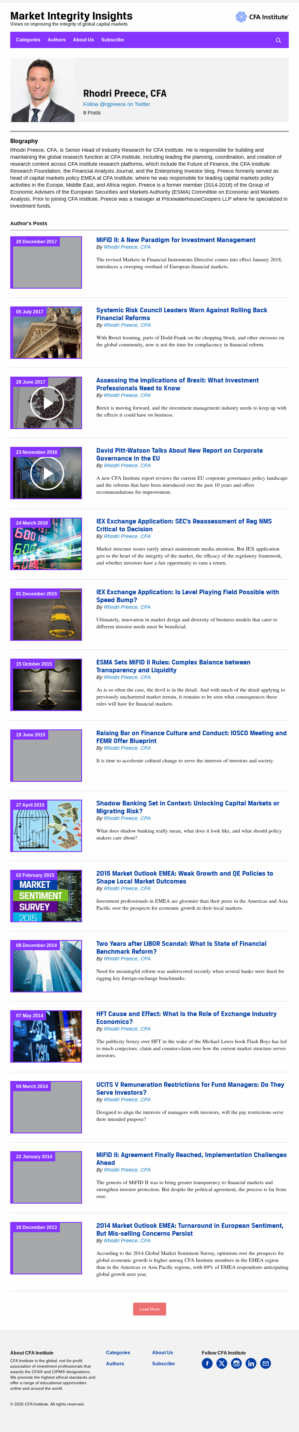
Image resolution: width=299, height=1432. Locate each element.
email (265, 1363)
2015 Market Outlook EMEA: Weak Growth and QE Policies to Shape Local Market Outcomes (184, 877)
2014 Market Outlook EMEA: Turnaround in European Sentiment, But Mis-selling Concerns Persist (190, 1229)
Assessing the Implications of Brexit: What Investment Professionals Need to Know (177, 384)
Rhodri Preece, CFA (127, 247)
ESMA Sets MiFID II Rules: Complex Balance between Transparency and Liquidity (173, 666)
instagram (236, 1363)
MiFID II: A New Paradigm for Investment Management (175, 240)
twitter (221, 1363)
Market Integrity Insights (71, 15)
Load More (150, 1309)
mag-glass (278, 40)
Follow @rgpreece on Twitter (116, 104)
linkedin (251, 1363)
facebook (207, 1363)
